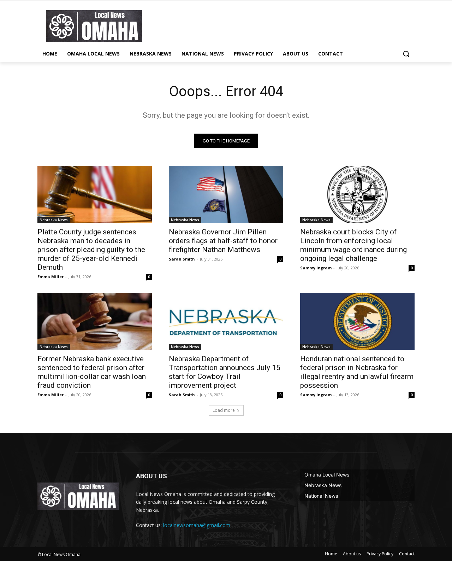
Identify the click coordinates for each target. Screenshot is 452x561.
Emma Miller (50, 276)
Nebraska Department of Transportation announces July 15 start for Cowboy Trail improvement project (224, 372)
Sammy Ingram (316, 267)
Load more (224, 410)
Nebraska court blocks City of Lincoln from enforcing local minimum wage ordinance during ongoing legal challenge (353, 245)
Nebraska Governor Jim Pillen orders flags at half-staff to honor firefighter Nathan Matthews (223, 241)
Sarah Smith (182, 259)
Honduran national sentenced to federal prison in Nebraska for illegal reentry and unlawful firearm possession (357, 372)
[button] (406, 53)
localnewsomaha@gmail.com (196, 525)
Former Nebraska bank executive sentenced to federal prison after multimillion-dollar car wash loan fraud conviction (91, 372)
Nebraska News (54, 219)
